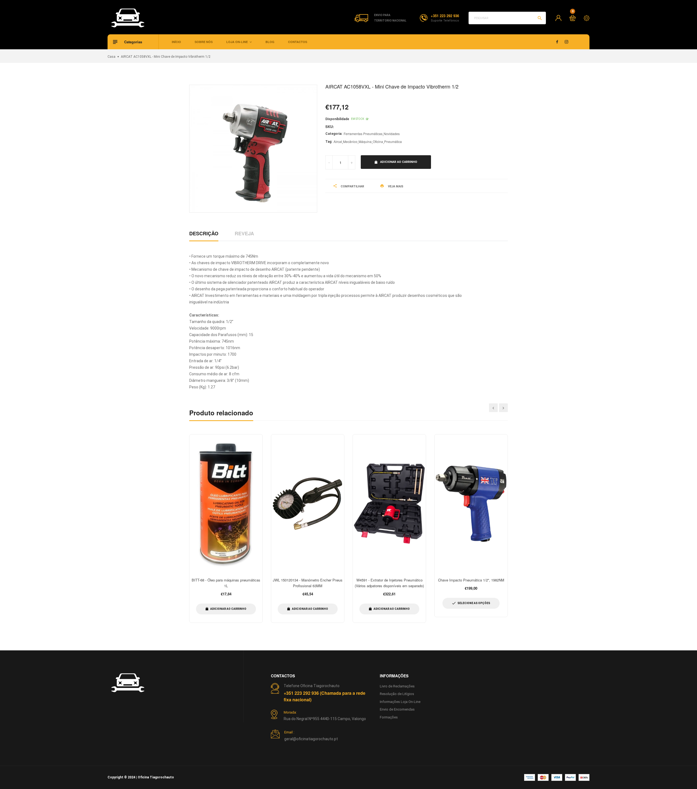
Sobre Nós (204, 42)
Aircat (338, 141)
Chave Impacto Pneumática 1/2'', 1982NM (471, 580)
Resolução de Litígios (397, 694)
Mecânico (350, 141)
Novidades (392, 133)
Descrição (203, 233)
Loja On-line (237, 42)
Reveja (244, 233)
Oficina (378, 141)
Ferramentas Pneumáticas (363, 133)
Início (176, 42)
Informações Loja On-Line (400, 702)
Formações (389, 717)
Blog (269, 42)
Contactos (297, 42)
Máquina (365, 141)
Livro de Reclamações (397, 686)
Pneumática (393, 141)
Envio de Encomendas (397, 709)
